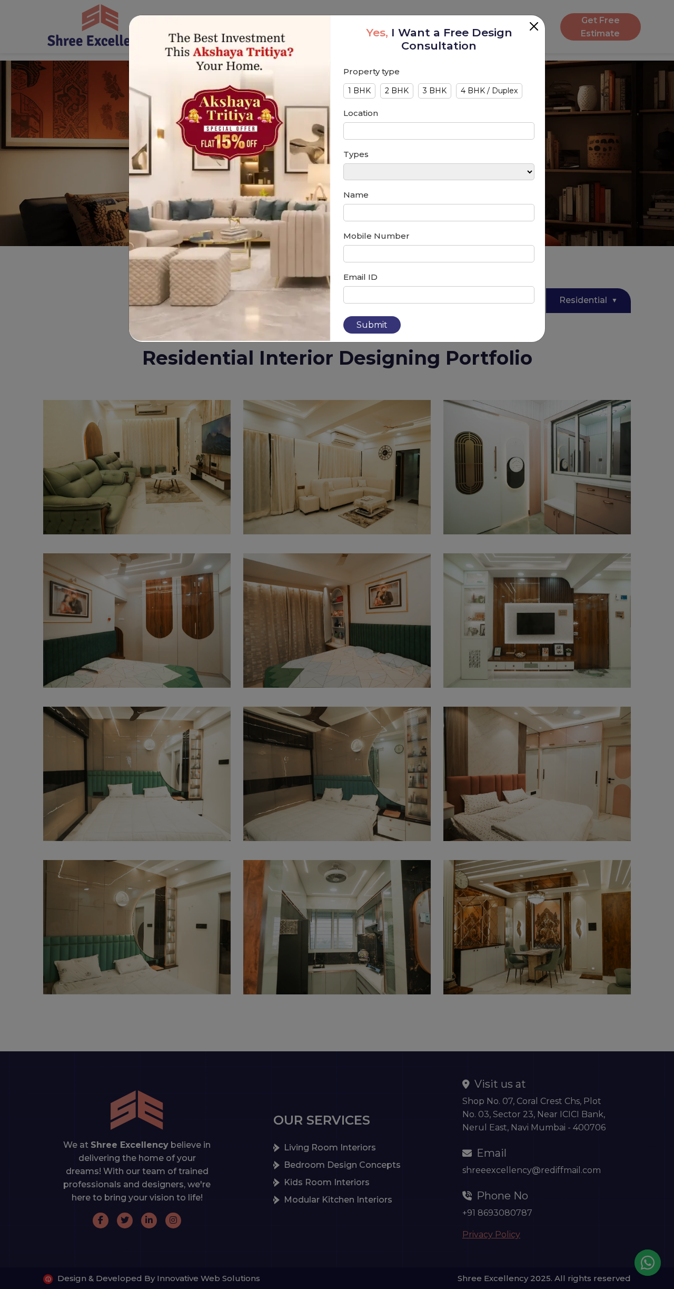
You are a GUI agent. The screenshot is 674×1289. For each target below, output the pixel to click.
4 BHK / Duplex (489, 90)
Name (356, 195)
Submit (372, 325)
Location (360, 113)
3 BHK (435, 90)
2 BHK (397, 90)
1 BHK (359, 90)
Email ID (360, 277)
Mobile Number (376, 236)
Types (356, 154)
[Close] (534, 26)
